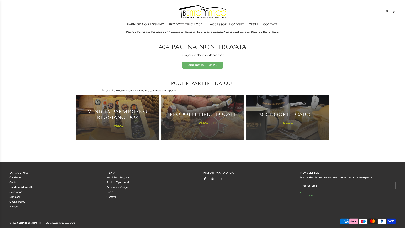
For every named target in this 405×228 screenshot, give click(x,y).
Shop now (117, 125)
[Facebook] (204, 178)
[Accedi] (386, 11)
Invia (309, 195)
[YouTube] (220, 178)
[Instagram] (212, 178)
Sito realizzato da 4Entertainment (60, 223)
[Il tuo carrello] (393, 11)
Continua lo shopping (202, 65)
